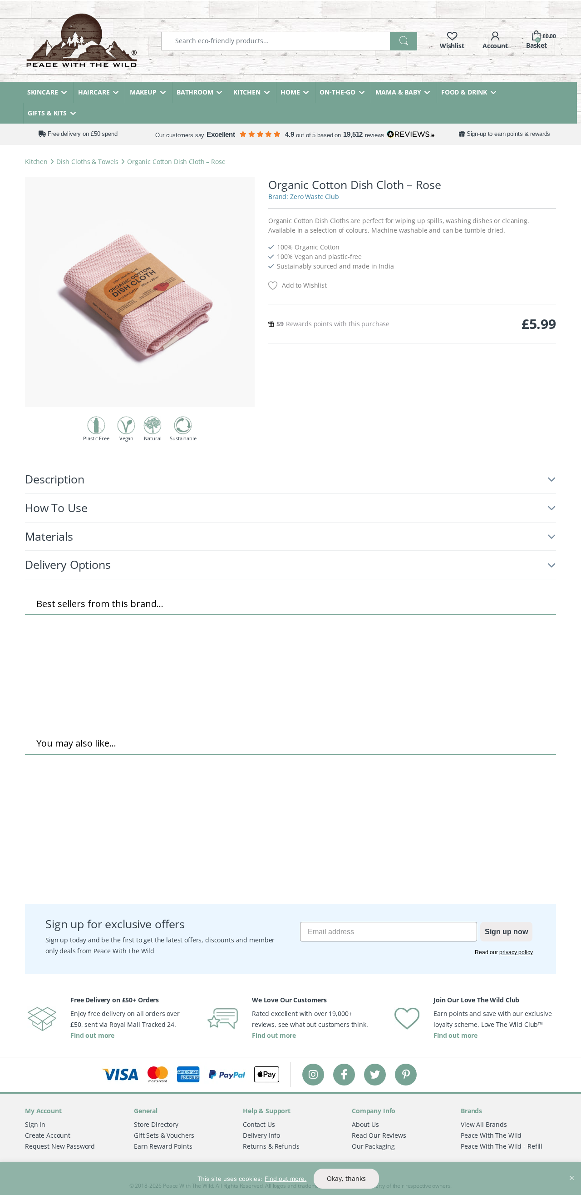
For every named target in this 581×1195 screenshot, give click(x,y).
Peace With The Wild (491, 1135)
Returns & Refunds (271, 1146)
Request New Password (60, 1146)
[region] (290, 1178)
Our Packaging (373, 1146)
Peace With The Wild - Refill (501, 1146)
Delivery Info (261, 1135)
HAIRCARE (94, 92)
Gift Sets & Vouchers (164, 1135)
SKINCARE (42, 92)
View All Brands (484, 1124)
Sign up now (506, 932)
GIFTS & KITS (47, 113)
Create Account (47, 1135)
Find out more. (285, 1178)
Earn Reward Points (163, 1146)
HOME (290, 92)
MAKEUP (143, 92)
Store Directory (156, 1124)
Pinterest (406, 1074)
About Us (365, 1124)
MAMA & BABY (398, 92)
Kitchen (36, 161)
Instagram (313, 1074)
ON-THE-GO (337, 92)
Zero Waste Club (314, 196)
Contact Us (259, 1124)
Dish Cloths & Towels (87, 161)
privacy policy (516, 952)
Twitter (375, 1074)
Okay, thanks (346, 1178)
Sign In (35, 1124)
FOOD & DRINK (464, 92)
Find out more (92, 1035)
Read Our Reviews (379, 1135)
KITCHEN (247, 92)
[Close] (571, 1170)
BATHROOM (195, 92)
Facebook (344, 1074)
